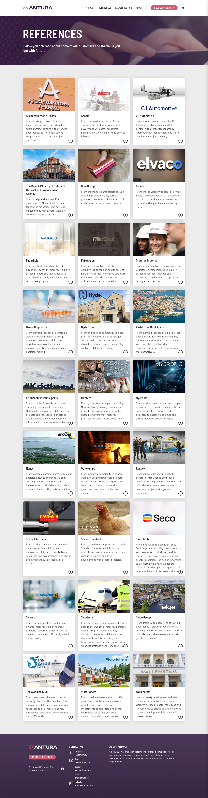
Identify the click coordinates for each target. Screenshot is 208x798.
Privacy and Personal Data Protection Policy (41, 769)
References (105, 8)
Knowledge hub (123, 8)
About (139, 8)
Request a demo (163, 8)
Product (90, 8)
